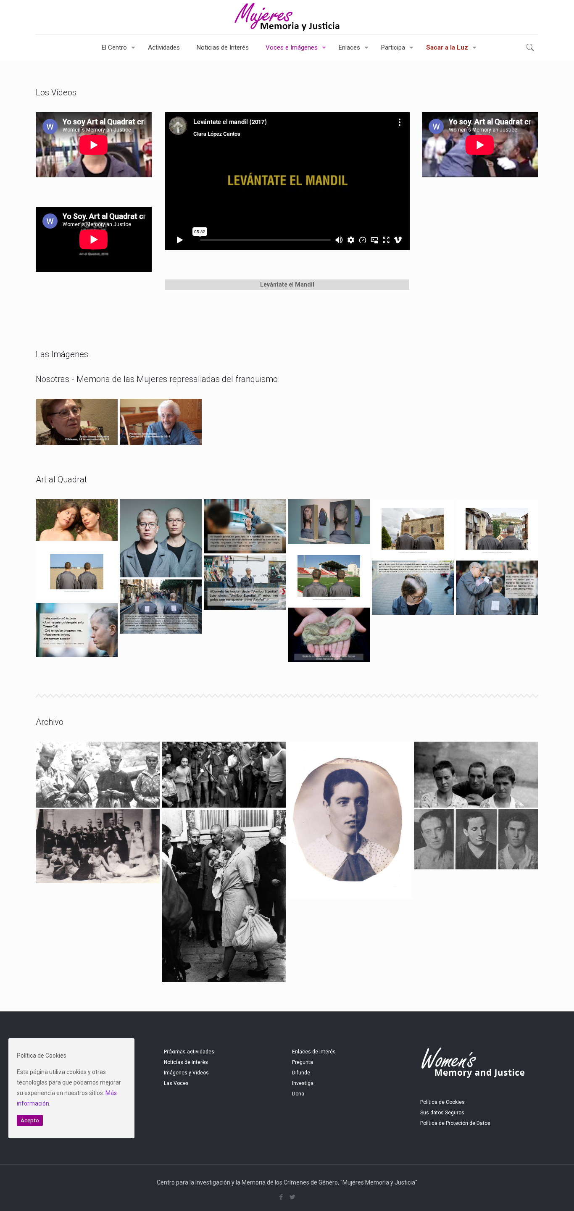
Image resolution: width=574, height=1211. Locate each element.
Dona (298, 1094)
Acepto (30, 1120)
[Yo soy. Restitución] (413, 528)
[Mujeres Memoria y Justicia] (287, 17)
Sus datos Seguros (442, 1113)
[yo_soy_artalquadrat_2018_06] (77, 630)
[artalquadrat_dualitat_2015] (77, 520)
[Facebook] (281, 1197)
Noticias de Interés (186, 1062)
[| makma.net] (329, 521)
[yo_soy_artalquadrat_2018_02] (245, 526)
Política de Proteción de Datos (455, 1123)
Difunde (301, 1073)
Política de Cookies (442, 1102)
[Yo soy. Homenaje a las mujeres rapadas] (413, 588)
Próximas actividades (189, 1052)
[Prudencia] (161, 422)
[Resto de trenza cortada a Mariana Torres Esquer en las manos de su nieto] (329, 635)
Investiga (302, 1083)
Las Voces (176, 1083)
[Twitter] (292, 1197)
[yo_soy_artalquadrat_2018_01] (245, 582)
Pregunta (302, 1062)
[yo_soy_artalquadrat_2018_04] (497, 588)
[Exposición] (161, 538)
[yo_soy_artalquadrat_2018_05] (161, 606)
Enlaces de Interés (314, 1052)
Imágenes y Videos (186, 1073)
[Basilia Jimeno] (77, 422)
